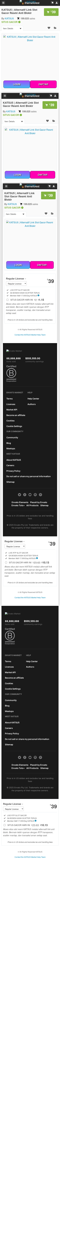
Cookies (10, 420)
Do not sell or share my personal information (28, 476)
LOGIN (16, 84)
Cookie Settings (14, 426)
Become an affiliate (15, 415)
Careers (10, 465)
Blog (8, 443)
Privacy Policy (13, 471)
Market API (11, 409)
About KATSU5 (13, 460)
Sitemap (10, 482)
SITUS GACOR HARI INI (27, 299)
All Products (32, 505)
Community (12, 437)
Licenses (10, 404)
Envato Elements (20, 502)
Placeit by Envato (38, 502)
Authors (32, 404)
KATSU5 (9, 18)
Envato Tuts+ (18, 505)
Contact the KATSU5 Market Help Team (30, 334)
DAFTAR (43, 84)
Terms (9, 398)
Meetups (10, 448)
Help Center (33, 398)
